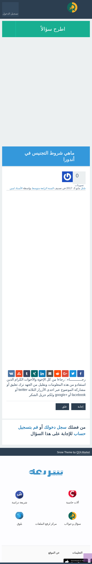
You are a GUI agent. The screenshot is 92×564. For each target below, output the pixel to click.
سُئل (83, 188)
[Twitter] (73, 373)
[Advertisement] (46, 100)
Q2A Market (83, 452)
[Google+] (65, 373)
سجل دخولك (55, 427)
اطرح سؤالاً (53, 29)
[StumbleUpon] (19, 373)
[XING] (34, 373)
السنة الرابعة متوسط (43, 188)
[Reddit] (57, 373)
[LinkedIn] (42, 373)
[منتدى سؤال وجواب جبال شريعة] (72, 7)
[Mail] (49, 373)
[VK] (11, 373)
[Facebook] (80, 373)
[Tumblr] (26, 373)
